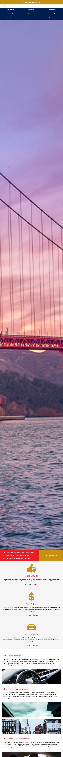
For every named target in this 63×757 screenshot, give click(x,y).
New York (10, 14)
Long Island (31, 9)
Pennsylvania (31, 14)
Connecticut (10, 9)
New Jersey (52, 9)
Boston (31, 18)
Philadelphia (52, 18)
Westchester (10, 18)
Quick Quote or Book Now (31, 2)
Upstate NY (52, 14)
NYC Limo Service (7, 6)
